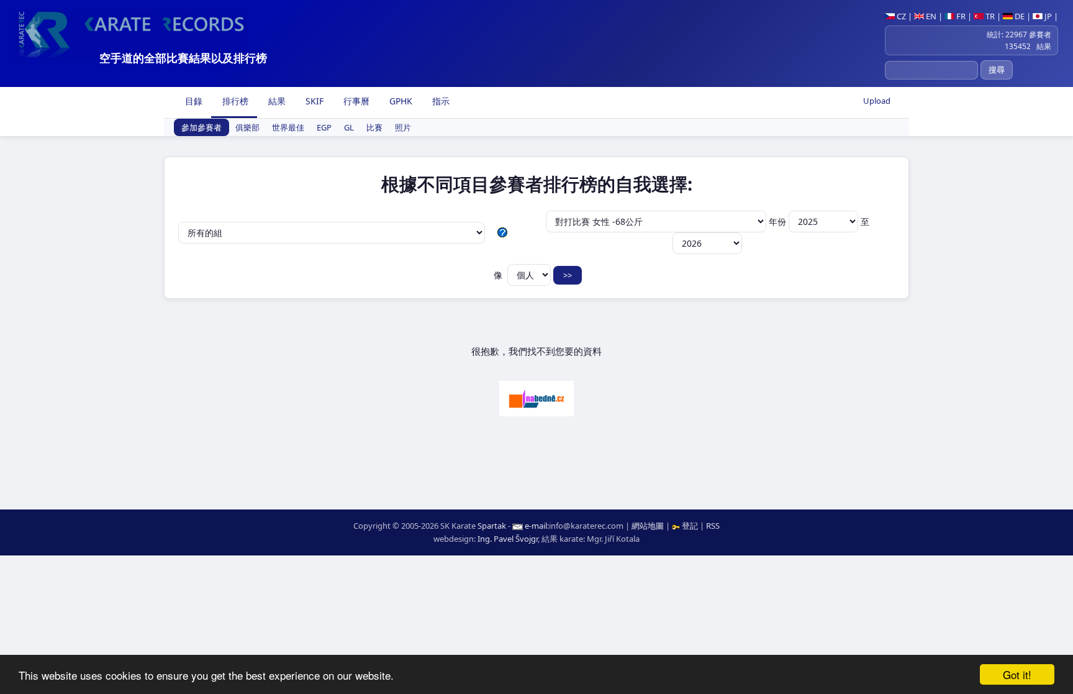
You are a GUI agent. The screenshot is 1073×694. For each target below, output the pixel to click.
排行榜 (234, 101)
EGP (324, 127)
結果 (276, 101)
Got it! (1017, 674)
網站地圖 (648, 525)
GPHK (399, 101)
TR (989, 16)
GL (349, 127)
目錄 (192, 101)
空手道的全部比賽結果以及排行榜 (183, 57)
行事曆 (355, 101)
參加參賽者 (201, 127)
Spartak (492, 525)
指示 (440, 101)
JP (1047, 16)
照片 (403, 127)
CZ (900, 16)
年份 (779, 221)
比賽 (374, 127)
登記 (690, 525)
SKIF (313, 101)
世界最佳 (288, 127)
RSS (713, 525)
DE (1019, 16)
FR (960, 16)
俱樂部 (247, 127)
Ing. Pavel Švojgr (508, 538)
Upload (876, 100)
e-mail (536, 525)
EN (930, 16)
